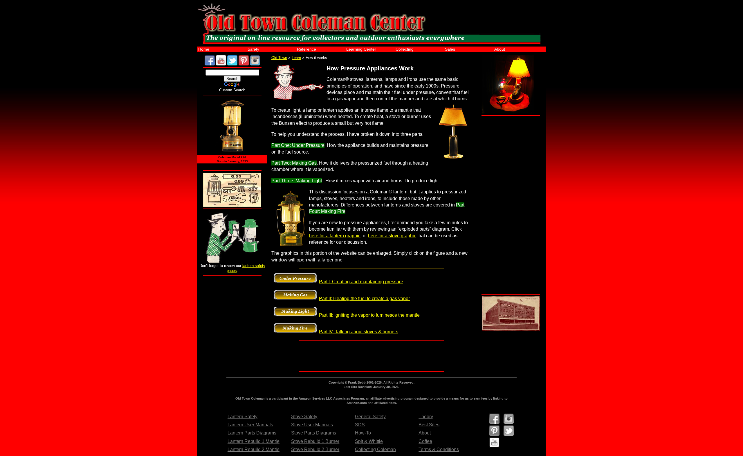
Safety (253, 49)
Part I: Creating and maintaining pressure (361, 281)
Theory (426, 416)
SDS (360, 424)
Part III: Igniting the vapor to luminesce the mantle (369, 315)
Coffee (425, 441)
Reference (306, 49)
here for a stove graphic (392, 235)
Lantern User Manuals (250, 424)
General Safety (370, 416)
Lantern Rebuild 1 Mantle (253, 441)
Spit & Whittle (369, 441)
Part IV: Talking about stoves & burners (358, 331)
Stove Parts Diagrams (313, 432)
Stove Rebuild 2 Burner (315, 449)
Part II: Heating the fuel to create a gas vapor (364, 298)
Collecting (405, 49)
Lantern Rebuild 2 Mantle (253, 449)
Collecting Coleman (375, 449)
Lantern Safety (242, 416)
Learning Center (361, 49)
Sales (450, 49)
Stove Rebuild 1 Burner (315, 441)
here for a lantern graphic (334, 235)
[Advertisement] (232, 313)
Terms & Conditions (439, 449)
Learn (296, 58)
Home (203, 49)
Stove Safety (304, 416)
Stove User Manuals (312, 424)
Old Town (279, 58)
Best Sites (429, 424)
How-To (363, 432)
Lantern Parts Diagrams (252, 432)
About (499, 49)
